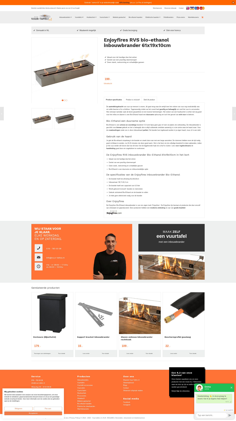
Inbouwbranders (82, 380)
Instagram (126, 405)
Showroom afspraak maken (133, 390)
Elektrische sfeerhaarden (86, 406)
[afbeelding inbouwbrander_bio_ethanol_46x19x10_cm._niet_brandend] (65, 119)
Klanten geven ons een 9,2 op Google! (68, 8)
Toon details (61, 353)
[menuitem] (157, 8)
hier (178, 391)
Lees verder (86, 353)
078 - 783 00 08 (53, 248)
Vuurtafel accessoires (85, 385)
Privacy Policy (74, 418)
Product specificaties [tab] (114, 100)
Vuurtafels (81, 383)
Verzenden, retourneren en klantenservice (130, 418)
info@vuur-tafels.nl (55, 258)
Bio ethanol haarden (84, 404)
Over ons (65, 418)
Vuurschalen (81, 390)
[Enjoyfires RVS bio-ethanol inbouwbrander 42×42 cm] (234, 113)
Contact (181, 8)
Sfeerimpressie (157, 8)
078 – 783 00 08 (37, 380)
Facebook (126, 402)
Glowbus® (81, 398)
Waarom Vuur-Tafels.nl (131, 380)
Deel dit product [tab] (149, 100)
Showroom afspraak (170, 8)
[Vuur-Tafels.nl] (41, 17)
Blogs (125, 385)
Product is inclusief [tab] (133, 100)
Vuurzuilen (81, 388)
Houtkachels (81, 393)
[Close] (233, 2)
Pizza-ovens (81, 396)
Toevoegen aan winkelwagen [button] (42, 353)
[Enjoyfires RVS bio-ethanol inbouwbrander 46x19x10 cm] (2, 113)
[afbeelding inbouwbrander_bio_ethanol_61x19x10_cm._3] (42, 119)
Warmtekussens (83, 409)
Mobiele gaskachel (84, 401)
